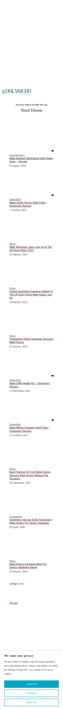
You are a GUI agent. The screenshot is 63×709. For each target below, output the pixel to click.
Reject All (31, 702)
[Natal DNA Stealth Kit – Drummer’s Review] (31, 365)
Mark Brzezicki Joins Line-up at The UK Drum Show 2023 (30, 248)
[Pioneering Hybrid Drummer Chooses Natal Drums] (31, 321)
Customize (31, 693)
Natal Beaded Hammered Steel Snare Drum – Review (31, 160)
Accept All (32, 684)
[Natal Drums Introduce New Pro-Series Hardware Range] (31, 546)
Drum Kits (15, 199)
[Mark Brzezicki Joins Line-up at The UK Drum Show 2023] (31, 229)
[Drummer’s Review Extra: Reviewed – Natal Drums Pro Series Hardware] (31, 501)
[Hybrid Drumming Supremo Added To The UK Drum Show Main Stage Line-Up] (31, 273)
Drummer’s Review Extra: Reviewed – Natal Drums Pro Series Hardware (31, 521)
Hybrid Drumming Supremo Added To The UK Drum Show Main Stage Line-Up (31, 294)
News (12, 243)
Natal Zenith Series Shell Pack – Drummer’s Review (28, 204)
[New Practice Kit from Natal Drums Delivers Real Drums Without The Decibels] (31, 454)
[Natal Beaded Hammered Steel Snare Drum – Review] (31, 140)
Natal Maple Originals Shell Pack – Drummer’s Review (29, 429)
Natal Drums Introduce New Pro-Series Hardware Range (28, 566)
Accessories (15, 516)
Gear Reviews (17, 155)
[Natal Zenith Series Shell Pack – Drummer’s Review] (31, 184)
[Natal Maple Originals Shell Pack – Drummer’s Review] (31, 410)
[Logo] (18, 92)
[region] (31, 680)
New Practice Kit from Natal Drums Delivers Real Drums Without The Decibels (29, 475)
